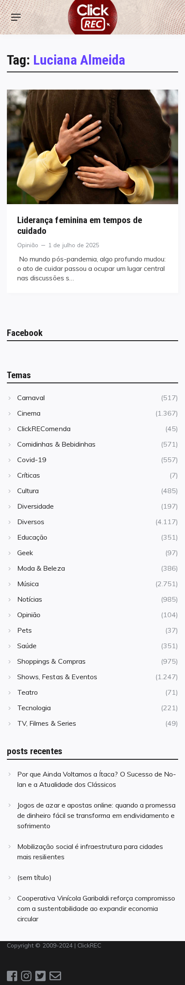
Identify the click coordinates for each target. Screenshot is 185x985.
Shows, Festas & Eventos (57, 676)
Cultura (28, 490)
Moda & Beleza (41, 568)
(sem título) (34, 877)
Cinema (28, 413)
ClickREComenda (44, 428)
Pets (24, 630)
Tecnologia (34, 707)
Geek (25, 552)
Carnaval (31, 397)
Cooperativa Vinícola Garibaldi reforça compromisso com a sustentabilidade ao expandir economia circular (96, 908)
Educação (32, 537)
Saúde (27, 645)
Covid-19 (31, 459)
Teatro (27, 692)
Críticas (28, 475)
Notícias (29, 599)
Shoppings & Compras (51, 661)
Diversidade (35, 506)
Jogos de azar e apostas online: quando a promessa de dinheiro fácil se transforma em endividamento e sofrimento (96, 815)
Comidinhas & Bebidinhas (56, 444)
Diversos (30, 521)
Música (28, 583)
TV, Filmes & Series (46, 723)
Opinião (27, 245)
